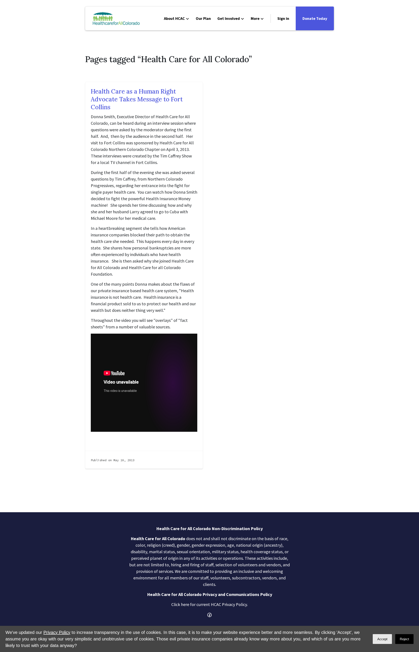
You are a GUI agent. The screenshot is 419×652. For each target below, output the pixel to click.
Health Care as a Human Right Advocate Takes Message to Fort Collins (137, 99)
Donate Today (314, 18)
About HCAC (174, 18)
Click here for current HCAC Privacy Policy (209, 604)
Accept (382, 639)
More (255, 18)
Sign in (283, 18)
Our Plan (203, 18)
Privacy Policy (56, 632)
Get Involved (228, 18)
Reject (404, 639)
